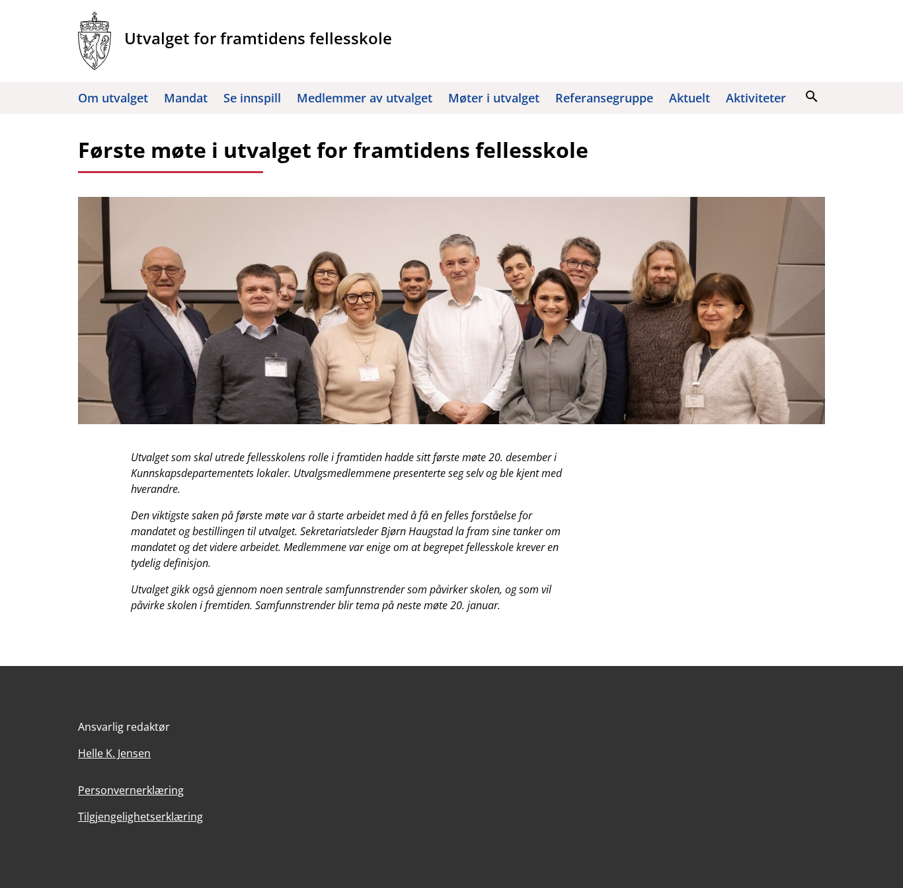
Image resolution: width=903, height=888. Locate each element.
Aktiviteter (756, 98)
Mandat (186, 98)
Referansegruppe (604, 98)
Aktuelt (689, 98)
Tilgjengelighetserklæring (140, 816)
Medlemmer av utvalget (364, 98)
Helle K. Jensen (114, 753)
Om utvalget (113, 98)
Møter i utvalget (493, 98)
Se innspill (252, 98)
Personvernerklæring (131, 790)
